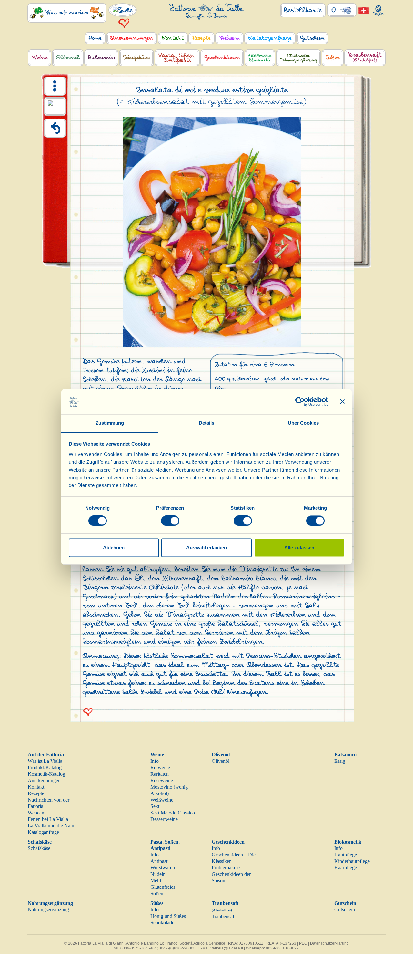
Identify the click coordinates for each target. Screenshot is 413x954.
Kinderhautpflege (352, 861)
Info (154, 761)
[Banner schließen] (342, 401)
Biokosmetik (347, 842)
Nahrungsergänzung (50, 903)
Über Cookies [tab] (303, 423)
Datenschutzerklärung (329, 943)
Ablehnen (114, 547)
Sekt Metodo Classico (172, 812)
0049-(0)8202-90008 (177, 948)
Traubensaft (224, 916)
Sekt (154, 806)
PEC (303, 943)
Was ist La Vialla (45, 761)
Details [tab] (207, 423)
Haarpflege (345, 867)
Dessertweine (164, 819)
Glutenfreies (162, 887)
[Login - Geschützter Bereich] (378, 9)
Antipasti (159, 861)
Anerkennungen (44, 780)
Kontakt (36, 787)
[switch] (170, 521)
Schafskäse (40, 842)
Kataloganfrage (43, 832)
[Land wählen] (364, 10)
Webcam (36, 812)
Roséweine (161, 780)
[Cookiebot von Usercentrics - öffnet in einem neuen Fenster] (300, 402)
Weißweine (161, 800)
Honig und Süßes (168, 916)
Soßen (156, 893)
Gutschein (345, 903)
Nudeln (158, 874)
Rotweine (160, 767)
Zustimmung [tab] (110, 423)
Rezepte (36, 793)
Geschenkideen (228, 842)
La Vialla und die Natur (52, 825)
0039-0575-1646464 (138, 948)
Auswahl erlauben (206, 547)
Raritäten (159, 774)
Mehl (155, 880)
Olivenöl (221, 754)
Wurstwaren (162, 867)
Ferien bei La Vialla (48, 819)
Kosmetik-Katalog (46, 774)
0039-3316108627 (282, 948)
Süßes (156, 903)
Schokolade (162, 922)
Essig (339, 761)
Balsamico (345, 754)
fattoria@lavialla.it (227, 948)
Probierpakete (226, 867)
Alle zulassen (299, 547)
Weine (157, 754)
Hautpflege (345, 854)
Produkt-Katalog (45, 767)
